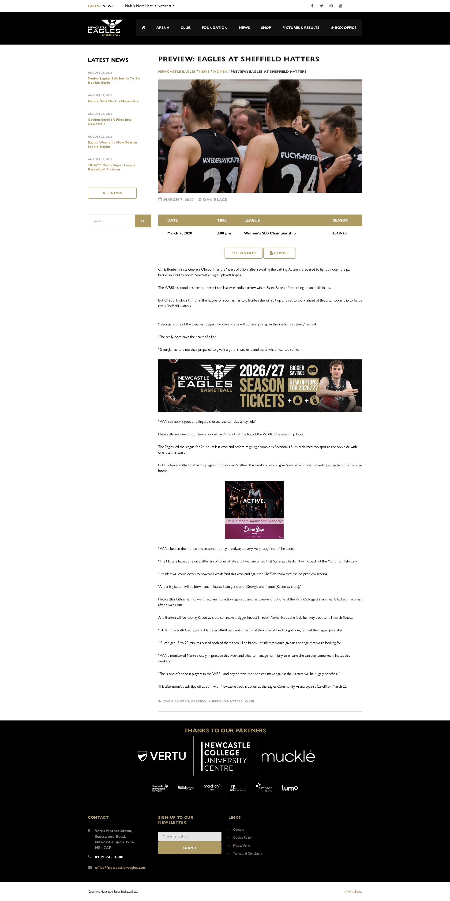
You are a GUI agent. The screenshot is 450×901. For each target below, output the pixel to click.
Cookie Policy (242, 838)
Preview (198, 701)
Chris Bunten (176, 701)
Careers (238, 830)
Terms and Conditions (247, 854)
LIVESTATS (246, 253)
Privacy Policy (242, 846)
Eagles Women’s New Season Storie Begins (112, 144)
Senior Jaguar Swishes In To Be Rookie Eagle (114, 80)
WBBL (250, 701)
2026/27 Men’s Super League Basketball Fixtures (112, 167)
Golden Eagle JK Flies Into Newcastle (110, 122)
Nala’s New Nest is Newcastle (113, 101)
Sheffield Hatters (226, 701)
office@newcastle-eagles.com (120, 867)
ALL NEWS (112, 193)
